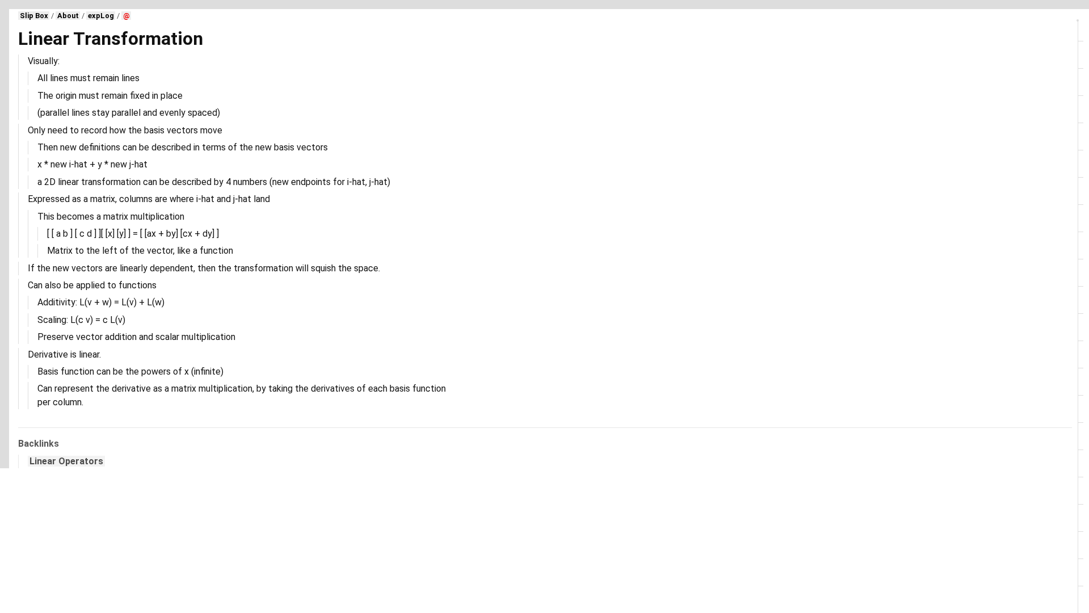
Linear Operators (66, 461)
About (68, 15)
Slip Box (34, 15)
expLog (101, 15)
